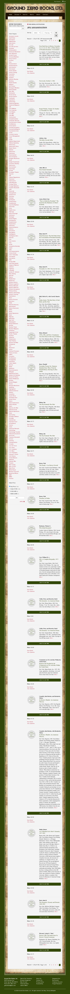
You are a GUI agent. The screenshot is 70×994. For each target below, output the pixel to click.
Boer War (11, 91)
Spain (10, 406)
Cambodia (12, 98)
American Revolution (14, 52)
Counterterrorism (14, 131)
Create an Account (57, 982)
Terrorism (11, 435)
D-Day (10, 139)
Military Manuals (13, 286)
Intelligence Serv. (13, 236)
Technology (12, 430)
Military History (13, 282)
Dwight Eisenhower (14, 162)
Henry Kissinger (13, 213)
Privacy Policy (40, 982)
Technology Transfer (14, 432)
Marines (11, 275)
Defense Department (14, 141)
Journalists (12, 258)
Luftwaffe (11, 270)
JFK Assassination (14, 251)
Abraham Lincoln (13, 36)
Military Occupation (14, 289)
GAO (10, 189)
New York (11, 320)
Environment (12, 167)
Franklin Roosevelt (14, 187)
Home (10, 14)
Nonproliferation (13, 323)
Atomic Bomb (12, 70)
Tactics (11, 425)
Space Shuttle (12, 404)
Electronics (12, 165)
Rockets (11, 380)
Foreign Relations (14, 186)
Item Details (30, 71)
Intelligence (12, 234)
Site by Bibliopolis (51, 990)
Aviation (11, 77)
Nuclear (11, 325)
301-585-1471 (12, 984)
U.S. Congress (13, 449)
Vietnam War (12, 461)
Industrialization (13, 227)
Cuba (10, 138)
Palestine (11, 337)
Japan (10, 248)
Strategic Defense (14, 416)
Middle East (12, 279)
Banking (11, 81)
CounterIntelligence (14, 129)
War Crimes (12, 465)
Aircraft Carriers (13, 46)
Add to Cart (43, 64)
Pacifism (11, 335)
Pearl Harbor (12, 341)
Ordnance (11, 330)
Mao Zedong (12, 274)
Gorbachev (12, 200)
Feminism (11, 179)
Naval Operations (13, 313)
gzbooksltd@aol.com (10, 985)
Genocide (11, 191)
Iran (10, 239)
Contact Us (39, 980)
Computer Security (14, 120)
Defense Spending (14, 143)
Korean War (12, 261)
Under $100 (15, 489)
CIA (10, 107)
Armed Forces (13, 55)
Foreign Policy (13, 184)
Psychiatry (12, 361)
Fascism (11, 174)
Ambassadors (13, 50)
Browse (17, 14)
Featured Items (24, 984)
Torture (11, 439)
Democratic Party (14, 146)
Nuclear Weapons (14, 329)
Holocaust (12, 215)
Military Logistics (13, 284)
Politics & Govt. (13, 353)
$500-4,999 (14, 494)
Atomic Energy (13, 72)
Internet (11, 237)
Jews (10, 249)
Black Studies (12, 89)
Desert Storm (12, 148)
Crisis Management (14, 136)
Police (10, 349)
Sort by (29, 32)
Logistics (11, 268)
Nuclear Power (13, 327)
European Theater (14, 172)
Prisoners (11, 356)
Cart (65, 1)
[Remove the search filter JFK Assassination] (51, 39)
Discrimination (13, 157)
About (38, 14)
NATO (10, 310)
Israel (10, 244)
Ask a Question (30, 73)
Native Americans (14, 308)
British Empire (13, 96)
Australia (11, 76)
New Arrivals (23, 982)
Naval (10, 311)
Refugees (11, 372)
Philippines (12, 344)
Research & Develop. (14, 375)
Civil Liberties (12, 110)
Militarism (12, 280)
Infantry (11, 229)
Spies (10, 413)
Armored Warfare (14, 57)
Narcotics (11, 301)
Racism (11, 365)
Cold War (11, 115)
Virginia (11, 463)
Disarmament (12, 155)
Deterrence (12, 151)
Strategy (11, 418)
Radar (10, 366)
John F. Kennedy (13, 255)
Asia (10, 62)
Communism (12, 117)
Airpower (11, 48)
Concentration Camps (15, 122)
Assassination (13, 64)
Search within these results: (16, 26)
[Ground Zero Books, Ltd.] (35, 8)
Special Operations (14, 411)
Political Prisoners (14, 351)
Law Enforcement (13, 263)
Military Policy (13, 291)
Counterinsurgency (14, 127)
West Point (12, 468)
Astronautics (12, 67)
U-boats (11, 444)
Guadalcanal (12, 203)
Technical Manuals (14, 428)
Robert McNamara (14, 378)
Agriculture (12, 43)
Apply (21, 501)
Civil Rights (12, 112)
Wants (32, 14)
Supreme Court (13, 421)
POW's (10, 354)
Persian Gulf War (13, 342)
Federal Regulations (14, 177)
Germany (11, 196)
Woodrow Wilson (13, 473)
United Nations (13, 458)
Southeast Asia (13, 397)
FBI (10, 175)
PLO (10, 346)
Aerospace (12, 40)
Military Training (13, 294)
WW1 (10, 475)
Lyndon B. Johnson (14, 272)
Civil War (11, 114)
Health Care (12, 210)
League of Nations (14, 265)
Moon (10, 298)
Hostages (11, 217)
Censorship (12, 101)
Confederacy (12, 124)
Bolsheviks (12, 93)
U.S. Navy (11, 451)
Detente (11, 150)
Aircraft (11, 45)
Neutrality (11, 318)
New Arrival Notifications (37, 24)
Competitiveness (13, 119)
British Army (12, 95)
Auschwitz (12, 74)
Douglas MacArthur (14, 158)
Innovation (12, 231)
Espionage (12, 169)
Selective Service (13, 391)
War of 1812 (12, 466)
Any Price (14, 486)
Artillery (11, 60)
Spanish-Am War (13, 408)
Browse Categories (25, 980)
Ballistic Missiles (13, 79)
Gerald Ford (12, 194)
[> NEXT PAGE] (60, 41)
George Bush (12, 193)
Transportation (13, 442)
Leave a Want (24, 985)
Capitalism (12, 100)
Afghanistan (12, 41)
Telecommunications (14, 434)
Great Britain (12, 201)
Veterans (11, 459)
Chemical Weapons (14, 105)
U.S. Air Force (13, 446)
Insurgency (12, 232)
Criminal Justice (13, 134)
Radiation (11, 368)
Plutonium (12, 348)
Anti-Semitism (13, 53)
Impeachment (12, 222)
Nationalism (12, 306)
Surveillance (12, 423)
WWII (10, 477)
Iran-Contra (12, 241)
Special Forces (13, 409)
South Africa (12, 396)
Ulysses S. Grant (13, 454)
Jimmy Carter (12, 253)
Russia (11, 384)
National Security (13, 304)
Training (11, 440)
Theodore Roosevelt (14, 437)
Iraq (10, 243)
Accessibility (39, 984)
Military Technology (14, 292)
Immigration (12, 220)
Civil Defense (12, 108)
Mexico (11, 277)
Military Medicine (13, 287)
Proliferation (12, 358)
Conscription (12, 126)
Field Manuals (13, 182)
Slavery (11, 392)
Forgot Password (57, 984)
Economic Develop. (14, 163)
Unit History (12, 456)
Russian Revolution (14, 385)
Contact (45, 14)
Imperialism (12, 224)
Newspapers (12, 322)
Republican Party (13, 373)
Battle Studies (13, 83)
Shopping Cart (56, 978)
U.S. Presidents (13, 452)
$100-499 (14, 491)
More (50, 59)
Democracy (12, 144)
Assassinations (13, 65)
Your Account (57, 1)
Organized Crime (13, 332)
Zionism (11, 478)
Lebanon (11, 267)
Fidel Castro (12, 181)
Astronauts (12, 69)
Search (25, 14)
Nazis (10, 315)
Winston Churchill (14, 471)
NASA (10, 303)
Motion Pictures (13, 299)
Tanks (10, 427)
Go (23, 28)
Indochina (12, 225)
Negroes (11, 317)
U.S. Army (12, 447)
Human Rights (13, 218)
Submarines (12, 420)
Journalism (12, 256)
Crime (10, 132)
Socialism (11, 394)
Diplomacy (12, 153)
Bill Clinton (12, 86)
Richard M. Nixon (13, 377)
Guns (10, 208)
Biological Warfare (14, 88)
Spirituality (12, 415)
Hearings (11, 212)
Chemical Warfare (14, 103)
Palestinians (12, 339)
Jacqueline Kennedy (14, 246)
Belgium (11, 84)
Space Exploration (14, 403)
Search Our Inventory (26, 978)
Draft (10, 160)
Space (10, 401)
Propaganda (12, 360)
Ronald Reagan (13, 382)
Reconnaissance (13, 370)
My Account (55, 980)
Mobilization (12, 296)
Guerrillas (12, 206)
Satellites (11, 387)
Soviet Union (12, 399)
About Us (38, 978)
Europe (11, 170)
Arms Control (12, 58)
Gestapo (11, 198)
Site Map (43, 990)
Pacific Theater (13, 334)
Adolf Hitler (12, 38)
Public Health (12, 363)
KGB (10, 260)
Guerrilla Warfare (14, 205)
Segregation (12, 389)
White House (12, 470)
